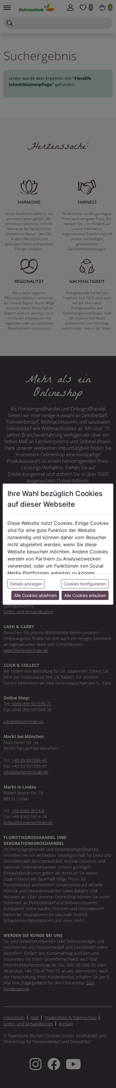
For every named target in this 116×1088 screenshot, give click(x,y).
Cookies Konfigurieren (85, 583)
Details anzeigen (26, 583)
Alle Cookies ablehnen (35, 595)
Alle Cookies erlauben (85, 595)
